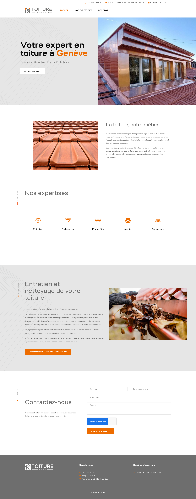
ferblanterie (110, 137)
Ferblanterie (68, 229)
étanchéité (128, 137)
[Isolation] (128, 220)
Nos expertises (83, 10)
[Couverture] (158, 220)
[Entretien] (38, 220)
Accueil (64, 10)
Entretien (38, 229)
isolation (136, 137)
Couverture (158, 229)
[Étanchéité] (98, 220)
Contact (103, 10)
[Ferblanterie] (68, 220)
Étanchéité (98, 229)
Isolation (128, 229)
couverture (119, 137)
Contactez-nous (32, 71)
